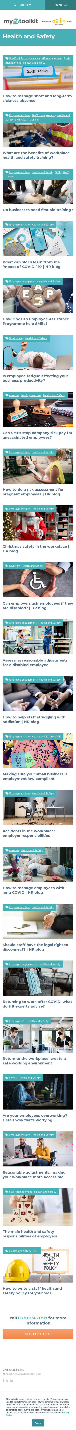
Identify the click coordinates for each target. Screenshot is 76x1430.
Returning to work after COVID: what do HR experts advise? (37, 1004)
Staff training (30, 119)
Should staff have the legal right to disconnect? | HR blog (35, 947)
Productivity (16, 338)
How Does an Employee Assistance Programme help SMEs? (36, 321)
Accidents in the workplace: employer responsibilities (29, 833)
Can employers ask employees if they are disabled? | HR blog (38, 605)
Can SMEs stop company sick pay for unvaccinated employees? (37, 435)
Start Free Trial (38, 1334)
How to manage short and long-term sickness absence (37, 98)
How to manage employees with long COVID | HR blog (33, 890)
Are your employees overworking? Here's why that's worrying (35, 1117)
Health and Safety (34, 62)
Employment (17, 1021)
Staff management (43, 115)
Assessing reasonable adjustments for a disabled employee (35, 662)
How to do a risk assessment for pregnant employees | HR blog (33, 491)
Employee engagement (23, 281)
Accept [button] (38, 1422)
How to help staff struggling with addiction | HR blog (34, 719)
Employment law (19, 115)
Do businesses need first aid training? (38, 210)
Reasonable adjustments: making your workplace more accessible (34, 1174)
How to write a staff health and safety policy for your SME (32, 1290)
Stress (13, 1078)
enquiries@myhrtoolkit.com (23, 1374)
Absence (35, 58)
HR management (52, 58)
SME (18, 119)
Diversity (14, 565)
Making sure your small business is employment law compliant (35, 776)
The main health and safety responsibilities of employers (30, 1234)
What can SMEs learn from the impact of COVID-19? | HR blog (31, 264)
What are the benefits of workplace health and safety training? (36, 155)
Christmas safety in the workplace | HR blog (36, 548)
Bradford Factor (18, 58)
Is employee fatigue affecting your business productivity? (35, 378)
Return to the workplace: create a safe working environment (34, 1061)
